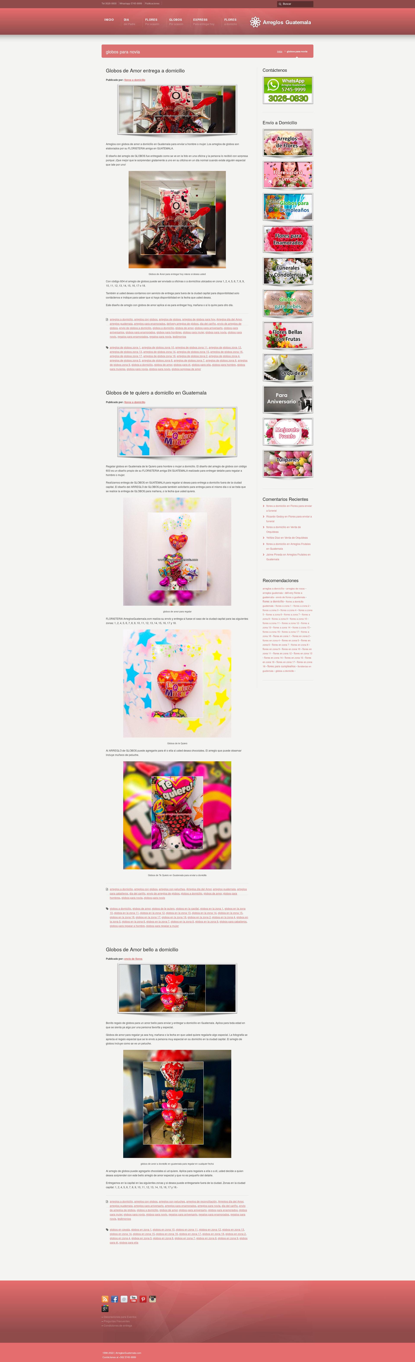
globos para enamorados (140, 332)
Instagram (152, 1299)
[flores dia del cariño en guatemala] (288, 254)
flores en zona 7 (280, 644)
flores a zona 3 (270, 610)
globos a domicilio (163, 328)
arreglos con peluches (172, 889)
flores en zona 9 (271, 649)
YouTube (133, 1299)
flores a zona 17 (290, 631)
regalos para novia (160, 336)
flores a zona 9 (280, 618)
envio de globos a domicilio (135, 328)
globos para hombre (224, 364)
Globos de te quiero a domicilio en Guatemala (156, 392)
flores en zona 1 (281, 636)
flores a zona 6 (274, 614)
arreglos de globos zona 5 (125, 360)
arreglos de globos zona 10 (158, 347)
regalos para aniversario (183, 1214)
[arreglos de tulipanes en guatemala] (288, 479)
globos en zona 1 (141, 1229)
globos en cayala (120, 1229)
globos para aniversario (209, 328)
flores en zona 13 (303, 653)
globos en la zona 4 (223, 917)
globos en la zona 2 (199, 917)
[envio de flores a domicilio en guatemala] (288, 103)
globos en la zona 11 (126, 913)
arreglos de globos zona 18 (159, 356)
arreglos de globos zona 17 (126, 356)
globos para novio (159, 369)
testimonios (179, 336)
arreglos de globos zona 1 (125, 347)
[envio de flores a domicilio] (288, 158)
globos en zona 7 (185, 1238)
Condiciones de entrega (118, 1325)
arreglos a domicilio (121, 319)
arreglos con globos (146, 319)
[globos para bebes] (288, 319)
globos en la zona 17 (148, 917)
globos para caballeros (233, 921)
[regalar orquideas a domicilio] (288, 383)
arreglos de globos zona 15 (193, 351)
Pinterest (143, 1299)
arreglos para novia (209, 1205)
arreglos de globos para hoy (198, 319)
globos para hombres (169, 332)
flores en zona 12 (282, 653)
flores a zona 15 (301, 627)
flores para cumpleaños (281, 666)
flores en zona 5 (290, 640)
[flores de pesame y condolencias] (288, 287)
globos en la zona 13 (178, 913)
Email (124, 1299)
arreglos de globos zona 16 (226, 351)
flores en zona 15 (294, 657)
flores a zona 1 (283, 605)
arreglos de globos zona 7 (189, 360)
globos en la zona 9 (206, 921)
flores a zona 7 (292, 614)
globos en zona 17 (190, 1234)
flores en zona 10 (291, 649)
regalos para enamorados (133, 336)
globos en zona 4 (120, 1238)
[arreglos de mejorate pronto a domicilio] (288, 447)
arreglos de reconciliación (201, 1201)
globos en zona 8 (206, 1238)
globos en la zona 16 (122, 917)
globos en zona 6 (163, 1238)
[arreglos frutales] (288, 351)
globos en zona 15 (144, 1234)
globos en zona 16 (167, 1234)
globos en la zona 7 (157, 921)
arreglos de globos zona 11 (191, 347)
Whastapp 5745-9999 (131, 3)
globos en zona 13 (233, 1229)
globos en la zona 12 (152, 913)
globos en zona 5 (141, 1238)
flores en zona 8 (299, 644)
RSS (105, 1299)
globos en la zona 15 (230, 913)
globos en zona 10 (164, 1229)
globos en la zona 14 (204, 913)
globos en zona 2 (235, 1234)
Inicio (279, 51)
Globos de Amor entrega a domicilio (145, 70)
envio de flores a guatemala (290, 597)
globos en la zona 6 (133, 921)
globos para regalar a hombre (127, 926)
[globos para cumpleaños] (288, 222)
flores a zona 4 (288, 610)
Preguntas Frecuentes (117, 1321)
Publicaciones (152, 3)
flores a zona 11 (271, 623)
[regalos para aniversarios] (288, 415)
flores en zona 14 (273, 657)
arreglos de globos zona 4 (224, 356)
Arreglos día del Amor (229, 319)
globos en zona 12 (210, 1229)
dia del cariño (208, 323)
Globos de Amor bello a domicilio (142, 949)
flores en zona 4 (271, 640)
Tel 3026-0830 (109, 3)
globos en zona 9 (228, 1238)
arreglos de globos (170, 319)
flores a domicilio (134, 80)
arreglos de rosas (295, 588)
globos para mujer (193, 332)
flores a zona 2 (301, 605)
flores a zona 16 (271, 631)
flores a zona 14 (281, 627)
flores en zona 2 (301, 636)
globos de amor (184, 328)
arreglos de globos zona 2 (192, 356)
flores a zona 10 (298, 618)
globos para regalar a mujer (162, 926)
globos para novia (216, 332)
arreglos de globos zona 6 (157, 360)
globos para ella (201, 364)
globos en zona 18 (213, 1234)
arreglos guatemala (121, 323)
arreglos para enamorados (149, 323)
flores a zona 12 (290, 623)
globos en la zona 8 (182, 921)
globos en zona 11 (187, 1229)
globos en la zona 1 (211, 908)
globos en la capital (187, 908)
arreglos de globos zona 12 (225, 347)
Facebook (114, 1299)
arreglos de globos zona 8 (221, 360)
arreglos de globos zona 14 (159, 351)
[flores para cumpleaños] (288, 190)
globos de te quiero (163, 908)
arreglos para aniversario (149, 1205)
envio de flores (133, 959)
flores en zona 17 (285, 662)
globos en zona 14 (121, 1234)
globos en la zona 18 (174, 917)
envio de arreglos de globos (163, 893)
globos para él (182, 364)
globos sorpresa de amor (186, 369)
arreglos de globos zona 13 (126, 351)
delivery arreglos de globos (183, 323)
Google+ (105, 1308)
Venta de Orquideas (296, 537)
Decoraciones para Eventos (120, 1317)
